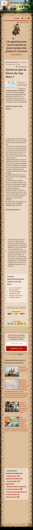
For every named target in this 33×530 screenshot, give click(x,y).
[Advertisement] (15, 125)
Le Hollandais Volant (14, 251)
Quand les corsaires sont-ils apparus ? (24, 369)
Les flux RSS (16, 321)
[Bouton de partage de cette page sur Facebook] (25, 18)
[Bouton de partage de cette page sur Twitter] (22, 18)
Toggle (4, 4)
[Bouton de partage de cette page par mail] (28, 18)
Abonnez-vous (16, 348)
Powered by (12, 354)
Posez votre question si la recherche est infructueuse (16, 494)
